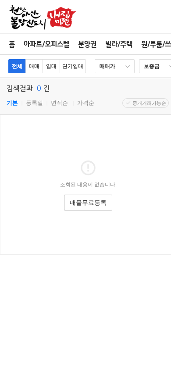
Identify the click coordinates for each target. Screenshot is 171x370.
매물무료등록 (88, 202)
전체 (17, 66)
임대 (51, 66)
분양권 (87, 44)
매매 (34, 66)
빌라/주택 (118, 44)
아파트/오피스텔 (46, 44)
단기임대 (72, 66)
